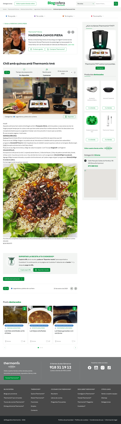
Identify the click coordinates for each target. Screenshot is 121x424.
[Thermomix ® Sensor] (108, 120)
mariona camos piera (26, 9)
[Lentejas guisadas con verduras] (65, 317)
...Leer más (70, 44)
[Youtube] (96, 368)
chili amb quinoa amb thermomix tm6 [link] (64, 9)
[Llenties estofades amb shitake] (15, 317)
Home (4, 9)
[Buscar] (116, 4)
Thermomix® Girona (13, 9)
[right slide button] (75, 348)
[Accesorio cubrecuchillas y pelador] (92, 88)
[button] (85, 4)
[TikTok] (109, 368)
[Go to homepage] (56, 3)
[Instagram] (102, 368)
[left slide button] (5, 348)
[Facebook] (89, 368)
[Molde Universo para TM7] (92, 120)
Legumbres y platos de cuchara (14, 325)
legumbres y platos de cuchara (43, 9)
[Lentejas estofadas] (40, 317)
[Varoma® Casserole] (108, 88)
